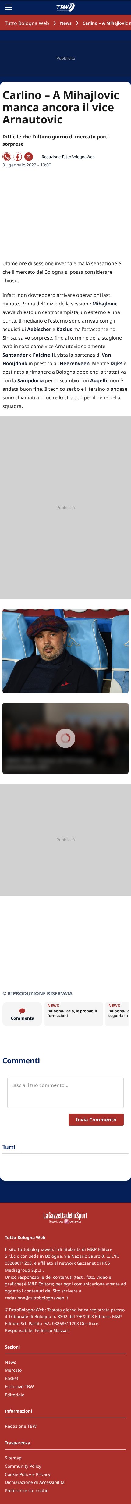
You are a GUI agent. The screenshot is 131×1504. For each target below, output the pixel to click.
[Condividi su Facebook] (17, 156)
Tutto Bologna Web (27, 23)
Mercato (13, 1370)
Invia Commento (96, 1119)
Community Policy (23, 1466)
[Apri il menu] (8, 7)
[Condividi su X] (28, 156)
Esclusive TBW (19, 1386)
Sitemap (13, 1458)
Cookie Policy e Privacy (27, 1474)
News (66, 23)
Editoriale (14, 1395)
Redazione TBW (21, 1426)
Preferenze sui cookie (26, 1490)
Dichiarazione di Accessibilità (35, 1482)
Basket (11, 1378)
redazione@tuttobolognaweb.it (36, 1298)
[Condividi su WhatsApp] (6, 156)
